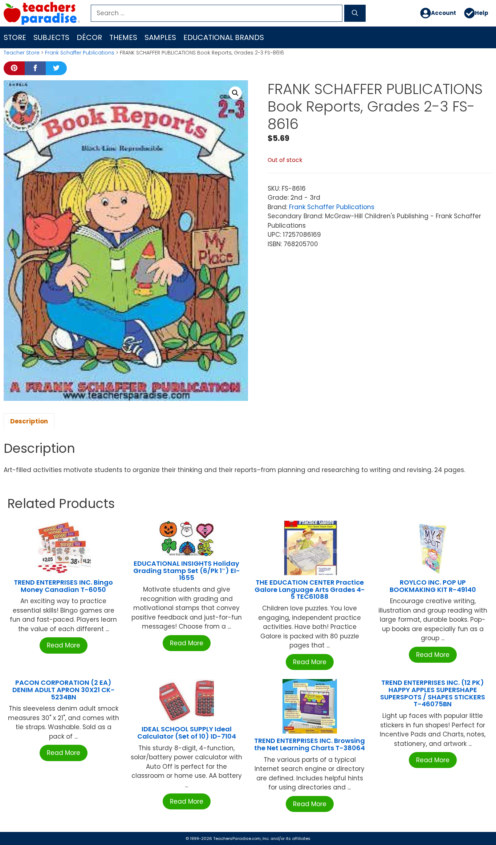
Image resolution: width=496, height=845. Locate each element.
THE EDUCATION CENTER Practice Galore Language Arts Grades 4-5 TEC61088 (310, 589)
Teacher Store (22, 52)
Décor (89, 37)
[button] (235, 92)
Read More (63, 645)
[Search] (355, 13)
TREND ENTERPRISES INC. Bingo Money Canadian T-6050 (63, 586)
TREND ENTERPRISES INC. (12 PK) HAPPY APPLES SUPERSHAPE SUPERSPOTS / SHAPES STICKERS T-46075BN (432, 693)
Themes (123, 37)
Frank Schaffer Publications (79, 52)
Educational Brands (223, 37)
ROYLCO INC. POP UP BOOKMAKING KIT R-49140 (433, 586)
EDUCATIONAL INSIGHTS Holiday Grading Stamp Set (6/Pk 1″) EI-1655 (186, 570)
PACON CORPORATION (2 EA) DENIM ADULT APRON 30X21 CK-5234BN (63, 690)
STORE (15, 37)
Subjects (51, 37)
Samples (160, 37)
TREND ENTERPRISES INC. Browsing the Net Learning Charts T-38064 (309, 744)
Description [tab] (29, 421)
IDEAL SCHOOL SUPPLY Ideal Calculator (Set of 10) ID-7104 (186, 732)
